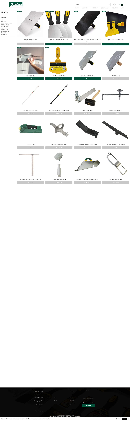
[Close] (128, 419)
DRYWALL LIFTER (5, 26)
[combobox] (92, 4)
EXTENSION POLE (5, 31)
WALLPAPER (4, 34)
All (1, 20)
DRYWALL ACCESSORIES (6, 23)
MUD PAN (3, 32)
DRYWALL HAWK (5, 24)
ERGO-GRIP (3, 21)
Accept (124, 419)
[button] (122, 4)
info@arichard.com (38, 411)
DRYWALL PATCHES (5, 28)
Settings (118, 419)
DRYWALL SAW (4, 29)
